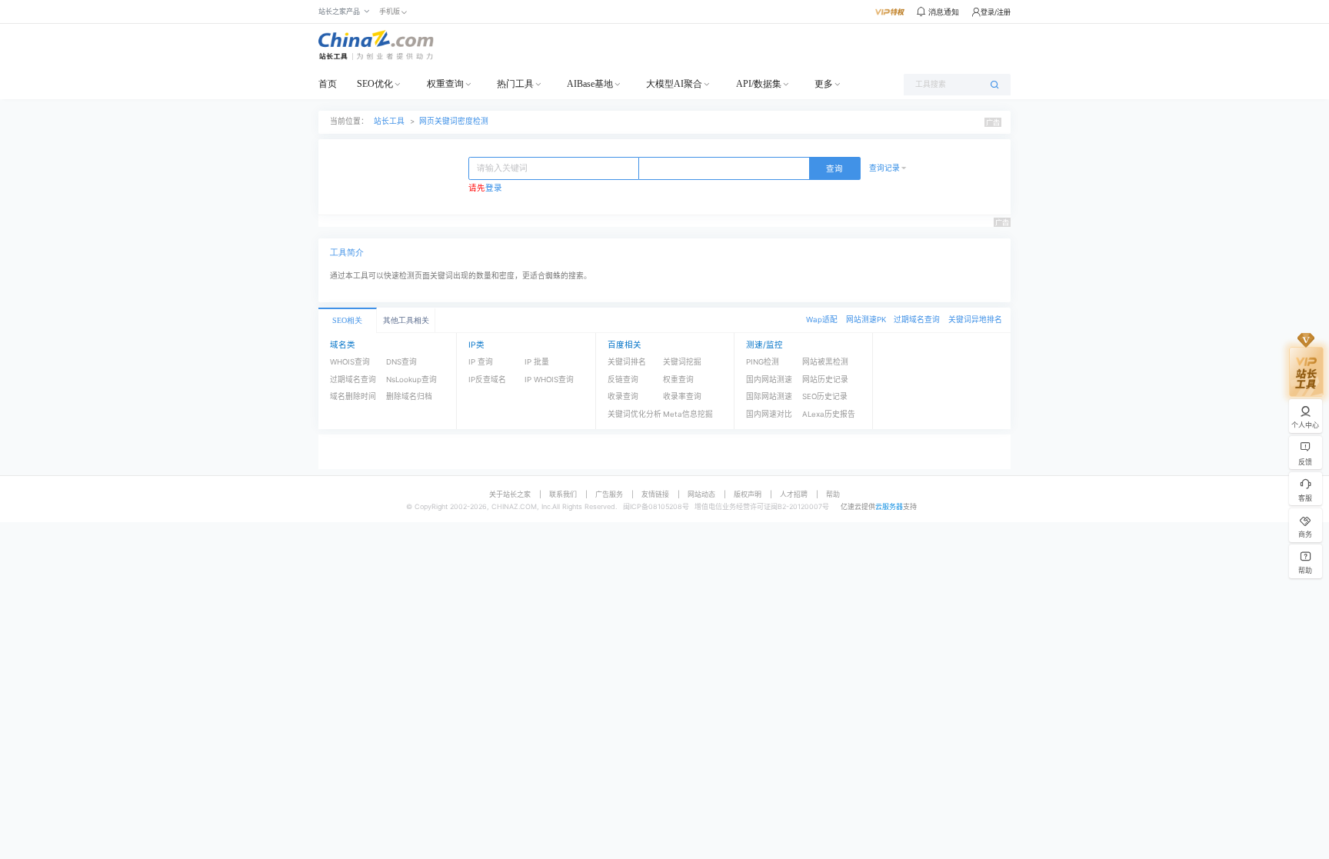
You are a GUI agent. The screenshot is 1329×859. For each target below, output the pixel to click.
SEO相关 (347, 320)
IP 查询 (480, 362)
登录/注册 (996, 12)
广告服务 (609, 494)
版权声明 (747, 494)
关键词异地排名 (975, 319)
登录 (493, 188)
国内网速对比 (769, 414)
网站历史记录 (825, 379)
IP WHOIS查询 (549, 379)
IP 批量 (537, 362)
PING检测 (762, 362)
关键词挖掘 (682, 362)
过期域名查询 (917, 319)
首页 (327, 83)
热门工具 (515, 83)
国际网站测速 (769, 396)
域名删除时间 (353, 396)
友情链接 (655, 494)
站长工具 (389, 121)
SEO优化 (375, 83)
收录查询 (623, 396)
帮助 (833, 494)
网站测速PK (866, 319)
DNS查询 (401, 362)
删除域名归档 (409, 396)
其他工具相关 (406, 320)
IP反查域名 (487, 379)
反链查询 (623, 379)
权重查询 (445, 83)
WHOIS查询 (350, 362)
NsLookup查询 (411, 379)
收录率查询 (682, 396)
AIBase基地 (590, 83)
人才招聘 (794, 494)
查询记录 (884, 168)
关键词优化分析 (634, 414)
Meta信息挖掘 (688, 414)
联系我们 (563, 494)
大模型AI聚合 (674, 83)
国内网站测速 (769, 379)
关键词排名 (627, 362)
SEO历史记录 (825, 396)
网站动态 (701, 494)
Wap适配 (822, 319)
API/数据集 (758, 83)
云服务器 (889, 506)
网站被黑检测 (825, 362)
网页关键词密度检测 (453, 121)
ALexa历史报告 (828, 414)
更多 (823, 83)
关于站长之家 (510, 494)
